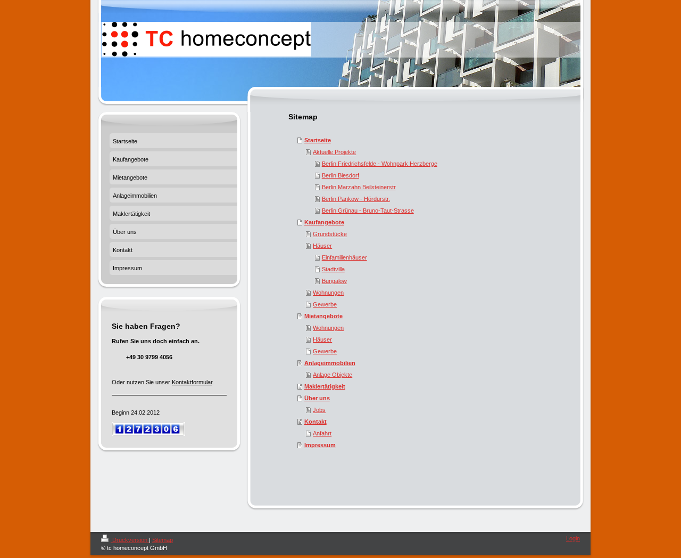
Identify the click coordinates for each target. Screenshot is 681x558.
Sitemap (162, 540)
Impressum (320, 445)
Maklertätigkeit (324, 386)
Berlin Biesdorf (340, 175)
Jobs (319, 410)
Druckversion (130, 540)
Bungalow (334, 281)
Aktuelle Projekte (334, 152)
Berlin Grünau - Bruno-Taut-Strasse (368, 210)
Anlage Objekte (332, 374)
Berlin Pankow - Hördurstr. (356, 199)
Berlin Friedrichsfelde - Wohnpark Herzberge (379, 163)
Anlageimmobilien (329, 363)
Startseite (317, 140)
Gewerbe (325, 304)
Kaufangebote (324, 222)
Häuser (322, 245)
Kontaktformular (192, 382)
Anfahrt (322, 433)
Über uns (317, 398)
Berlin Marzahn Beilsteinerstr (359, 187)
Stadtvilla (333, 269)
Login (573, 538)
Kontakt (315, 421)
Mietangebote (323, 316)
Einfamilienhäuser (344, 257)
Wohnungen (328, 292)
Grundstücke (330, 234)
